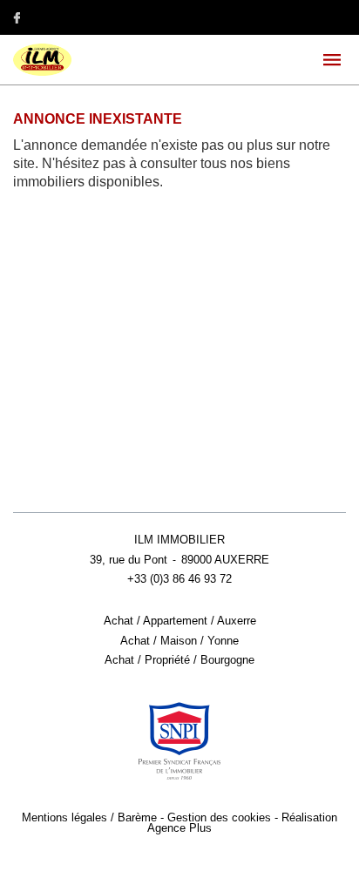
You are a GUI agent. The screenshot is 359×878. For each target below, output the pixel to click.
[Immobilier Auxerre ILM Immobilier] (42, 72)
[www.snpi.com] (179, 741)
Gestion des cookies (219, 818)
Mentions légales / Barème (89, 818)
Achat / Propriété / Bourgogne (179, 660)
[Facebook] (16, 17)
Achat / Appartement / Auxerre (180, 621)
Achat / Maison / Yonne (179, 641)
